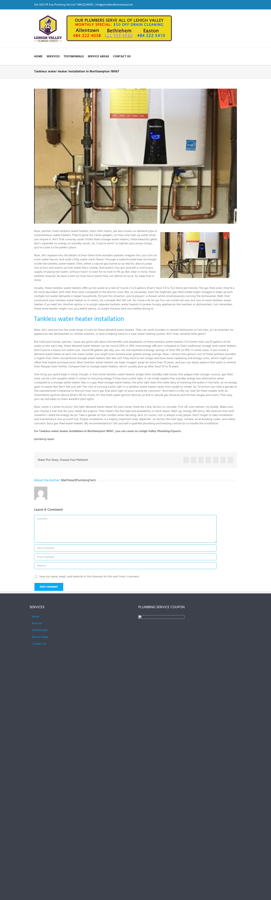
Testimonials (40, 630)
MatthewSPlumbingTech (78, 480)
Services (37, 623)
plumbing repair (44, 439)
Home (35, 616)
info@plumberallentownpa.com (114, 5)
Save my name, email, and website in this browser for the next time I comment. (89, 576)
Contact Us (39, 643)
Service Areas (40, 637)
